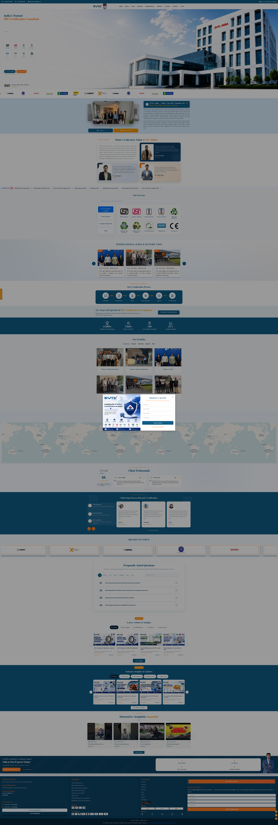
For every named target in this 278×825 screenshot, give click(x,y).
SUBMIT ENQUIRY (157, 423)
